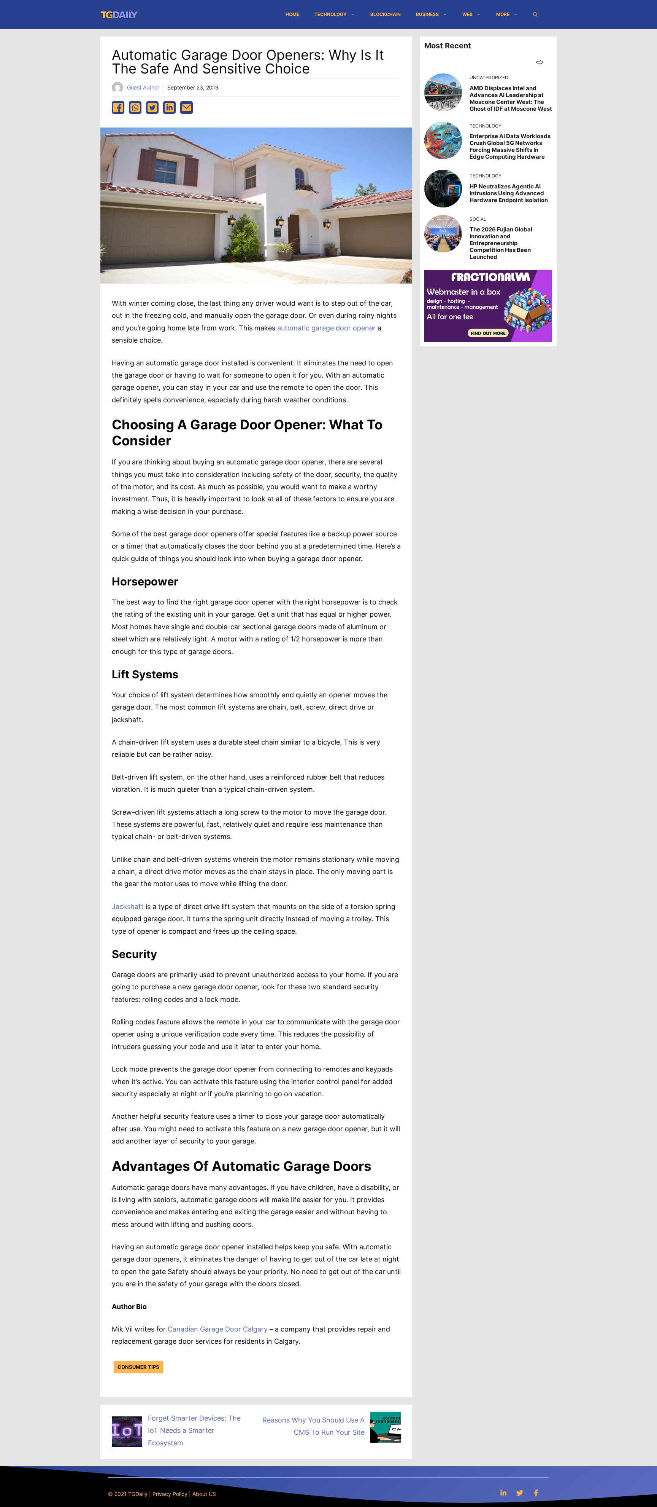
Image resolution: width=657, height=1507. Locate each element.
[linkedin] (169, 107)
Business (427, 14)
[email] (186, 107)
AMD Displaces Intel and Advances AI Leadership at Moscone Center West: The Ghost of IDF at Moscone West (511, 98)
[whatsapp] (135, 107)
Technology (330, 14)
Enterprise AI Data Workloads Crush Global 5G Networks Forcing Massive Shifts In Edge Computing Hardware (510, 146)
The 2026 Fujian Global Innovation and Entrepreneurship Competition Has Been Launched (501, 243)
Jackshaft (128, 907)
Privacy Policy (169, 1494)
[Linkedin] (503, 1492)
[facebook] (118, 107)
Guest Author (143, 87)
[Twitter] (519, 1492)
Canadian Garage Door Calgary (218, 1329)
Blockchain (385, 14)
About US (204, 1494)
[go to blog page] (540, 62)
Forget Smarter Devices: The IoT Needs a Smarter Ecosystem (194, 1430)
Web (467, 14)
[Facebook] (536, 1492)
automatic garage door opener (327, 328)
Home (292, 14)
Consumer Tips (138, 1367)
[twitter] (152, 107)
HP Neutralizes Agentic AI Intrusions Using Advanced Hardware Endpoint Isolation (509, 193)
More (502, 14)
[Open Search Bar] (535, 14)
